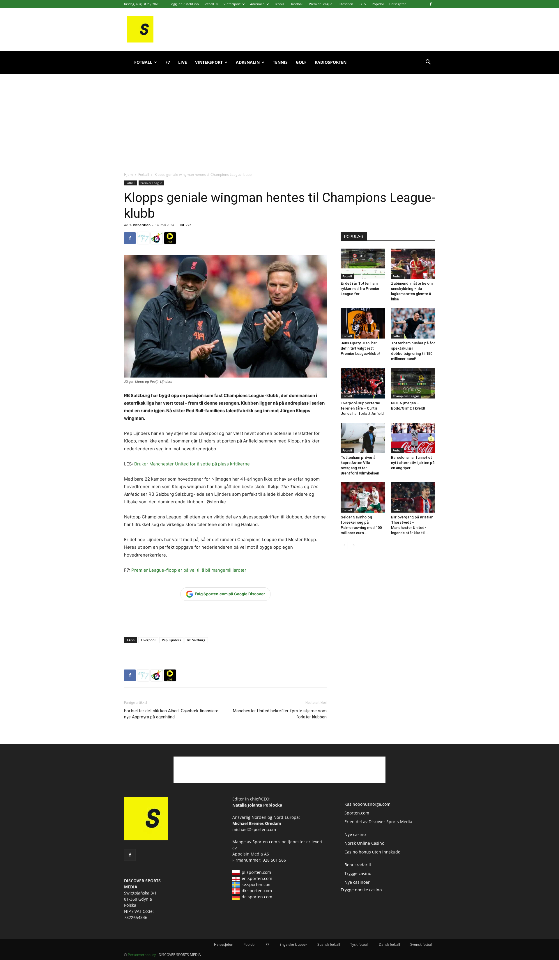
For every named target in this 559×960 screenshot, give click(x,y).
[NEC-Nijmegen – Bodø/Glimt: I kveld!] (413, 383)
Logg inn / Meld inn (184, 4)
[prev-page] (344, 545)
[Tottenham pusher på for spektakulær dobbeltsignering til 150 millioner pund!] (413, 323)
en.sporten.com (257, 878)
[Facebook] (430, 4)
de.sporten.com (257, 896)
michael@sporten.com (254, 829)
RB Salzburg (196, 640)
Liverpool (148, 640)
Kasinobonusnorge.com (367, 804)
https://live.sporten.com (170, 238)
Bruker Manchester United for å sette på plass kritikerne (192, 464)
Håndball (296, 4)
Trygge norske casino (361, 889)
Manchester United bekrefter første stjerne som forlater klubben (280, 714)
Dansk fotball (389, 944)
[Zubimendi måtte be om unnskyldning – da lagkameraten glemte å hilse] (413, 264)
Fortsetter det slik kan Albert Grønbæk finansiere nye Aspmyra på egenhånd (171, 714)
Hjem (128, 174)
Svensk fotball (421, 944)
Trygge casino (357, 873)
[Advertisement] (279, 116)
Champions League (406, 396)
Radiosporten (330, 62)
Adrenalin (257, 4)
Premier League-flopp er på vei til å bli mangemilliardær (188, 570)
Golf (301, 62)
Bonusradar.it (357, 864)
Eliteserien (345, 4)
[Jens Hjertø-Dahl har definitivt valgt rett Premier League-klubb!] (363, 323)
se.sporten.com (257, 884)
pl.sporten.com (256, 872)
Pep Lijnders (171, 640)
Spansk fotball (328, 944)
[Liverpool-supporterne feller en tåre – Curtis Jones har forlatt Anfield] (363, 383)
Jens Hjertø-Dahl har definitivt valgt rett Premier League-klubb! (360, 348)
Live (182, 62)
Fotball (209, 4)
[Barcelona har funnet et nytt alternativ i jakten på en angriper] (413, 438)
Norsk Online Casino (364, 843)
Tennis (279, 4)
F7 (360, 4)
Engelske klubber (293, 944)
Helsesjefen (397, 4)
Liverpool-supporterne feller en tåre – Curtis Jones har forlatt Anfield (362, 408)
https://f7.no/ (143, 238)
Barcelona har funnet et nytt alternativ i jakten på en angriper (412, 462)
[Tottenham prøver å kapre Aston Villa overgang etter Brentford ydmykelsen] (363, 438)
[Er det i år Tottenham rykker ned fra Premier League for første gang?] (363, 264)
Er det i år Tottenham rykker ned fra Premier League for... (360, 288)
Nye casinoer (357, 882)
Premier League (320, 4)
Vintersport (232, 4)
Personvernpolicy (142, 954)
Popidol (378, 4)
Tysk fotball (359, 944)
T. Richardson (140, 225)
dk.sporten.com (257, 890)
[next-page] (353, 545)
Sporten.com (265, 841)
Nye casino (355, 834)
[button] (428, 62)
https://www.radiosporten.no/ (156, 238)
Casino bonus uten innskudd (372, 852)
